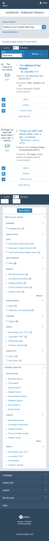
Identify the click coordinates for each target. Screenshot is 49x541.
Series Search (14, 409)
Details (26, 105)
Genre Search (14, 405)
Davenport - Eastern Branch (21, 248)
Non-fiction (14, 361)
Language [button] (10, 316)
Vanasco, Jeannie (16, 345)
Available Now (15, 229)
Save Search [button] (24, 210)
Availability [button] (10, 223)
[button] (36, 54)
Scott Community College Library (23, 252)
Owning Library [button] (12, 234)
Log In (44, 3)
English (12, 321)
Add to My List (24, 116)
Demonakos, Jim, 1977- (18, 332)
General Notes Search (17, 396)
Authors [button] (9, 327)
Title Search (13, 383)
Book (11, 263)
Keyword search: (9, 22)
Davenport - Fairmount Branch (25, 12)
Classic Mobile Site (24, 534)
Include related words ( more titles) (19, 41)
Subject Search (14, 392)
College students (15, 283)
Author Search (14, 388)
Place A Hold (26, 111)
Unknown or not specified (20, 310)
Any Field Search (15, 379)
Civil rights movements (18, 279)
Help (5, 505)
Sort (4, 52)
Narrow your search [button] (14, 217)
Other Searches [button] (12, 374)
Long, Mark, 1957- (16, 337)
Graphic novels (14, 292)
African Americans (16, 274)
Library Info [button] (8, 482)
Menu (5, 6)
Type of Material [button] (12, 258)
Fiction (12, 356)
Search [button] (6, 490)
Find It (26, 100)
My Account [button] (8, 498)
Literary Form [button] (11, 351)
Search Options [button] (10, 32)
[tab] (36, 54)
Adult (11, 306)
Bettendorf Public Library (19, 244)
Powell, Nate (13, 341)
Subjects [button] (9, 269)
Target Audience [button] (12, 301)
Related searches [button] (13, 367)
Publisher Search (15, 401)
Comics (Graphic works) (18, 287)
